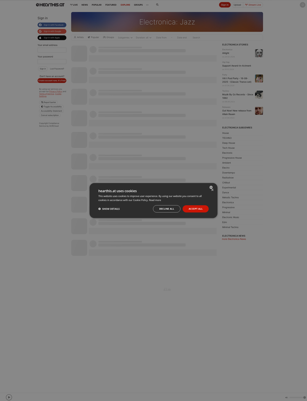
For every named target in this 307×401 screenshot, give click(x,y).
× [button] (212, 190)
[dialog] (153, 200)
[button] (109, 209)
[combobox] (211, 187)
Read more (155, 200)
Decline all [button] (166, 208)
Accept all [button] (196, 208)
